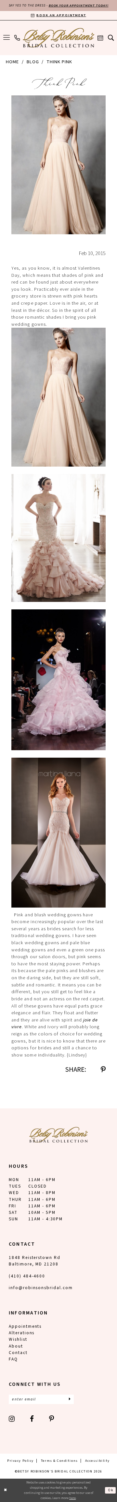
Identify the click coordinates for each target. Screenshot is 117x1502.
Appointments (25, 1326)
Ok (110, 1490)
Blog (33, 61)
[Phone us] (17, 37)
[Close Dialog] (5, 1490)
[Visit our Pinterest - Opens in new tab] (52, 1418)
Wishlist (18, 1339)
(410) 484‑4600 (27, 1276)
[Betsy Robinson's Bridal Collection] (58, 37)
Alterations (22, 1333)
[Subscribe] (70, 1399)
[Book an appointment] (101, 37)
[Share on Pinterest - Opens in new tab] (103, 1069)
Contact (18, 1352)
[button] (6, 37)
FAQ (13, 1359)
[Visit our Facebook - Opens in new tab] (32, 1418)
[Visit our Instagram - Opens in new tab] (12, 1418)
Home (12, 61)
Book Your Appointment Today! (79, 5)
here (72, 1498)
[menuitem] (6, 37)
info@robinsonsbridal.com (41, 1288)
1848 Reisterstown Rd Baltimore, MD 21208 (34, 1260)
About (16, 1346)
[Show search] (111, 38)
